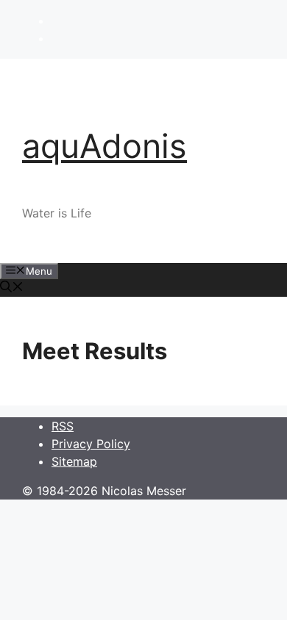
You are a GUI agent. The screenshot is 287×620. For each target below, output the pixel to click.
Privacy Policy (91, 443)
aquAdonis (104, 146)
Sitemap (74, 461)
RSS (63, 426)
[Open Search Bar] (12, 288)
